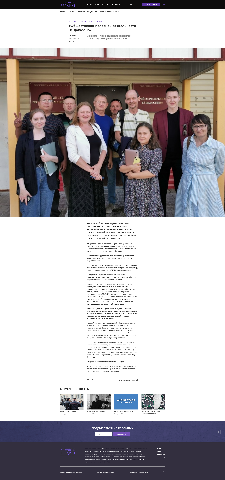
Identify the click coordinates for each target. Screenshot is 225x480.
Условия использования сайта (139, 472)
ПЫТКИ (72, 12)
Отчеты (159, 451)
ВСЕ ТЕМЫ (63, 12)
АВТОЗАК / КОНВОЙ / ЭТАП (109, 12)
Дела (97, 4)
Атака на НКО (96, 22)
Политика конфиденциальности (106, 472)
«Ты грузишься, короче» (96, 411)
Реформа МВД (161, 457)
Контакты (116, 4)
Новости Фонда (83, 22)
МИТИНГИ (81, 12)
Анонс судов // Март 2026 (123, 411)
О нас (89, 4)
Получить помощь (151, 4)
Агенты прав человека (68, 412)
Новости (105, 4)
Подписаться (121, 434)
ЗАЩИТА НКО (92, 12)
